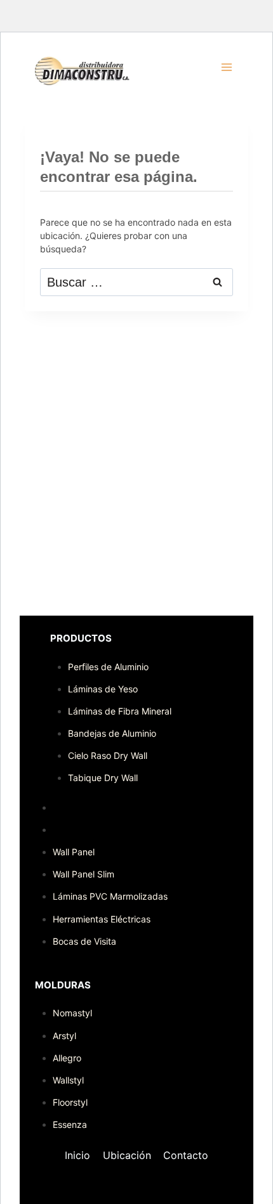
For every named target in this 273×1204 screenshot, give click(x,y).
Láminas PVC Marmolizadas (110, 896)
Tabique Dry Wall (103, 777)
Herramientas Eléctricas (101, 919)
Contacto (185, 1155)
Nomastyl (72, 1012)
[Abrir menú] (226, 67)
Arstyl (64, 1035)
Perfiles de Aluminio (108, 666)
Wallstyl (68, 1080)
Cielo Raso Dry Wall (107, 755)
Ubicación (127, 1155)
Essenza (70, 1124)
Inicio (77, 1155)
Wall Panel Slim (83, 874)
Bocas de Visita (84, 941)
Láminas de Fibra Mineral (119, 711)
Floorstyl (70, 1102)
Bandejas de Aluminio (112, 733)
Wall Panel (74, 851)
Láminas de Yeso (103, 688)
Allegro (67, 1057)
